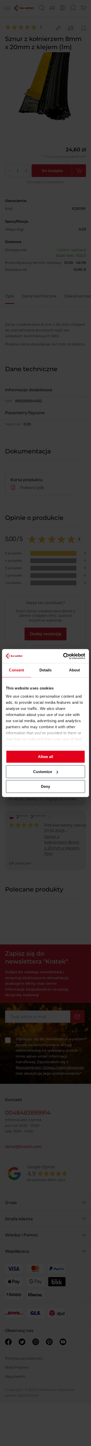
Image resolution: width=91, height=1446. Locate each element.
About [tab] (74, 670)
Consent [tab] (16, 670)
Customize (42, 771)
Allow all (45, 756)
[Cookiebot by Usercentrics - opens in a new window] (64, 656)
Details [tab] (45, 670)
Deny (45, 786)
